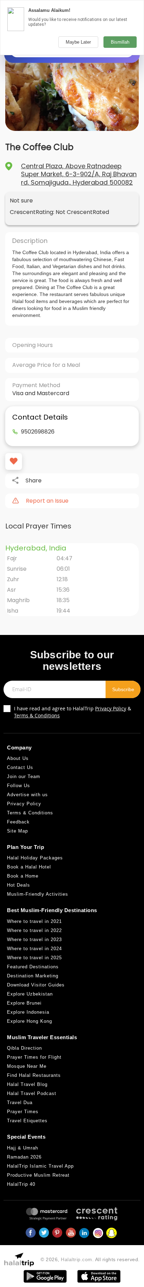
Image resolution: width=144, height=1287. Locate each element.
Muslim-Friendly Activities (37, 894)
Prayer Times (22, 1111)
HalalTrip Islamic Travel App (40, 1166)
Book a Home (22, 876)
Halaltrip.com (76, 1259)
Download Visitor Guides (36, 985)
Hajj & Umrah (22, 1148)
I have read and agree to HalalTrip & (72, 712)
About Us (18, 758)
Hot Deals (18, 885)
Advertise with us (27, 794)
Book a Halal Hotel (29, 867)
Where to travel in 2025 (34, 957)
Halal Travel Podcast (31, 1093)
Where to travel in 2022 (34, 930)
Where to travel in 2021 (34, 921)
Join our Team (23, 776)
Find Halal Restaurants (34, 1075)
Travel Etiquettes (27, 1120)
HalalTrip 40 (21, 1184)
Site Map (17, 831)
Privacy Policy (110, 708)
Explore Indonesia (28, 1012)
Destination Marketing (32, 975)
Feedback (18, 821)
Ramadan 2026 (24, 1157)
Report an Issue (47, 501)
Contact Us (20, 767)
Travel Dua (20, 1102)
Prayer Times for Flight (34, 1057)
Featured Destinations (33, 966)
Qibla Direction (24, 1048)
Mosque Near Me (26, 1066)
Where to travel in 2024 (34, 948)
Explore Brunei (24, 1003)
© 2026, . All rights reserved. (90, 1259)
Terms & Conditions (37, 715)
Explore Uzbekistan (30, 994)
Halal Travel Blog (27, 1084)
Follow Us (18, 785)
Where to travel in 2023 (34, 939)
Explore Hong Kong (29, 1021)
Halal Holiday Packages (35, 857)
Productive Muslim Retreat (38, 1175)
